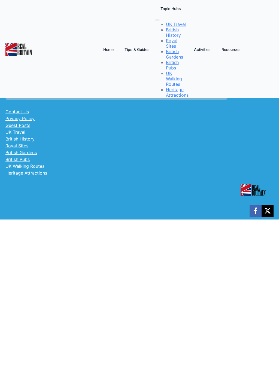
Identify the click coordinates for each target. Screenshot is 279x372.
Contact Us (17, 111)
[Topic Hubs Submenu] (157, 20)
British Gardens (21, 152)
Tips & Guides (137, 49)
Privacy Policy (20, 118)
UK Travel (15, 132)
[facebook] (256, 211)
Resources (231, 49)
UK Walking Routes (24, 166)
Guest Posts (17, 125)
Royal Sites (16, 145)
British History (20, 139)
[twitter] (268, 211)
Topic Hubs (170, 8)
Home (108, 49)
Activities (202, 49)
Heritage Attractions (26, 173)
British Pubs (17, 159)
